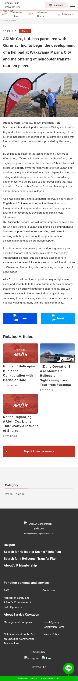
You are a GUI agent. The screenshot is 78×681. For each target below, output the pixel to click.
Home (5, 21)
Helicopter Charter (41, 14)
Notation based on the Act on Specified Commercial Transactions (19, 639)
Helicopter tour (16, 14)
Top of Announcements (39, 451)
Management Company (18, 622)
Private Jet (68, 14)
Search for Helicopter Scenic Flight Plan (32, 551)
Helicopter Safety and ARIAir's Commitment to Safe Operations (18, 602)
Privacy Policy (50, 634)
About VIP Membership (20, 565)
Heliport (9, 545)
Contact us (48, 590)
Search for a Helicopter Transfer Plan (30, 558)
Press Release (15, 493)
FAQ (6, 590)
